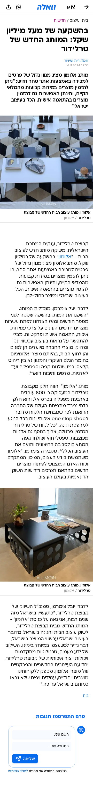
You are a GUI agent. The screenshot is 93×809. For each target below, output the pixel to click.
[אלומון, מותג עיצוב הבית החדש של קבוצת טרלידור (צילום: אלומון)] (46, 169)
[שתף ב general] (8, 7)
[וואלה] (46, 7)
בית (85, 696)
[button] (71, 7)
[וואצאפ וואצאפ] (18, 7)
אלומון (64, 257)
